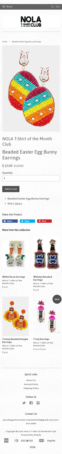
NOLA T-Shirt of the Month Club (40, 431)
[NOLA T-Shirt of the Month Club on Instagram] (38, 403)
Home (4, 41)
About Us (31, 380)
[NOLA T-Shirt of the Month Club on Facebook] (31, 403)
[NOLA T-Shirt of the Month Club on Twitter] (24, 403)
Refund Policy (31, 384)
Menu (9, 6)
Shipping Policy (31, 388)
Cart (57, 6)
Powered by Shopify (31, 435)
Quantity (7, 172)
